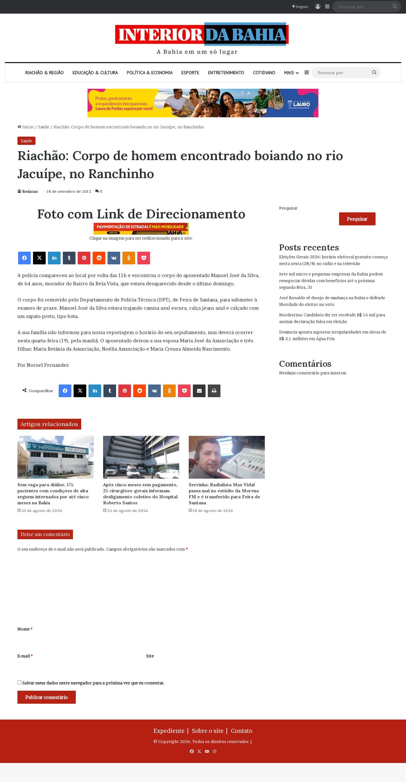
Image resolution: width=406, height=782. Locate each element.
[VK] (114, 258)
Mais (289, 72)
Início (27, 126)
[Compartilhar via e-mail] (199, 391)
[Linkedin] (54, 258)
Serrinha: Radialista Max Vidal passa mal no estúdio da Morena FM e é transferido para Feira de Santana (224, 494)
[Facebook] (24, 258)
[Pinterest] (84, 258)
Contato (241, 730)
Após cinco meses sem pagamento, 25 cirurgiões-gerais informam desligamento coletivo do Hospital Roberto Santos (140, 494)
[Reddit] (99, 258)
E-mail (25, 655)
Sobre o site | (211, 730)
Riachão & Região (44, 72)
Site (150, 655)
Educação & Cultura (95, 72)
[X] (39, 258)
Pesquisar (288, 207)
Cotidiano (264, 72)
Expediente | (172, 730)
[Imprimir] (214, 391)
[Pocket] (143, 258)
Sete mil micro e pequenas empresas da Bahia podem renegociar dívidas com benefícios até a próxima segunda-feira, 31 (331, 280)
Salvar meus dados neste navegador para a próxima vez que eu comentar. (94, 682)
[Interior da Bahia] (203, 38)
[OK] (128, 258)
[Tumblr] (69, 258)
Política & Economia (150, 72)
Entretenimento (226, 72)
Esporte (190, 72)
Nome (24, 628)
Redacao (30, 191)
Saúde (43, 126)
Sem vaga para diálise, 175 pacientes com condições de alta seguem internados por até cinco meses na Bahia (53, 494)
